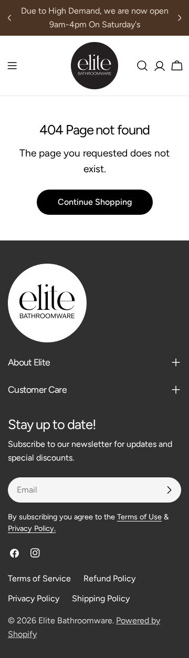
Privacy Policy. (32, 528)
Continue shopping (95, 202)
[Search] (142, 65)
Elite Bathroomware (75, 620)
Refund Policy (109, 578)
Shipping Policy (101, 598)
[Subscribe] (169, 490)
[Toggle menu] (12, 65)
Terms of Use (139, 516)
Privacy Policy (33, 598)
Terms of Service (39, 578)
